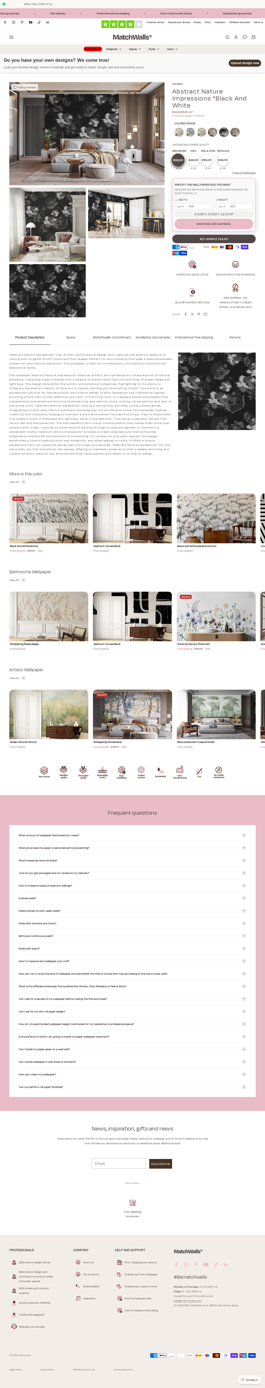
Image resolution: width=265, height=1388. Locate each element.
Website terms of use (84, 1369)
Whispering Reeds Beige (24, 644)
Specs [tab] (70, 337)
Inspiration (220, 22)
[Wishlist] (245, 37)
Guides (197, 22)
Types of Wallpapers (244, 173)
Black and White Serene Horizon (197, 546)
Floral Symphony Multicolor (193, 644)
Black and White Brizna (24, 546)
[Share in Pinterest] (199, 314)
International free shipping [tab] (194, 337)
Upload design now (245, 63)
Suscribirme (160, 1163)
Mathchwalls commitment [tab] (112, 337)
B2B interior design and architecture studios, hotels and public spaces (36, 1276)
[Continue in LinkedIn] (48, 22)
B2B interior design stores (34, 1262)
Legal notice (15, 1369)
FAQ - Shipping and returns (141, 1262)
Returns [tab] (235, 337)
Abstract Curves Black (107, 546)
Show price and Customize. (214, 224)
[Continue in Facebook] (5, 22)
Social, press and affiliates (34, 1303)
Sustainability (91, 1286)
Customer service (155, 22)
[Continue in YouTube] (31, 22)
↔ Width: (181, 200)
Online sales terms (123, 1369)
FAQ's (208, 22)
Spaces (133, 49)
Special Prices (93, 49)
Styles (152, 49)
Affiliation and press (239, 22)
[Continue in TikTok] (39, 22)
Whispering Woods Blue (108, 742)
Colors (170, 49)
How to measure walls (138, 1298)
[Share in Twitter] (192, 314)
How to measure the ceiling (141, 1310)
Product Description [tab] (29, 337)
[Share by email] (205, 314)
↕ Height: (222, 200)
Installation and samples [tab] (153, 337)
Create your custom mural (141, 1286)
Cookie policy (47, 1369)
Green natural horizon (23, 742)
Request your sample (179, 22)
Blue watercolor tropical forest (196, 742)
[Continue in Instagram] (14, 22)
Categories (111, 49)
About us (258, 22)
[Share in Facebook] (185, 314)
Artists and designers (31, 1315)
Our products (91, 1274)
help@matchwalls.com (188, 1301)
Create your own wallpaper (141, 1274)
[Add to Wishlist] (83, 498)
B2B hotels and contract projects (34, 1290)
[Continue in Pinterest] (22, 22)
